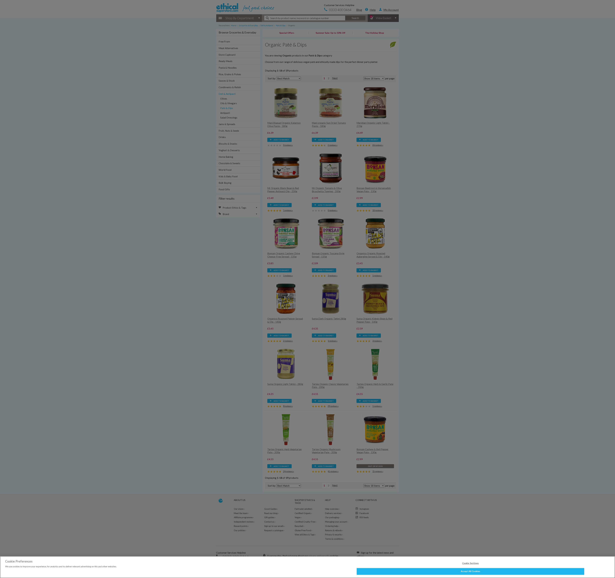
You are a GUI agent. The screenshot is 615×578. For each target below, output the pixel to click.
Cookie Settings (470, 563)
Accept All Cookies (470, 571)
